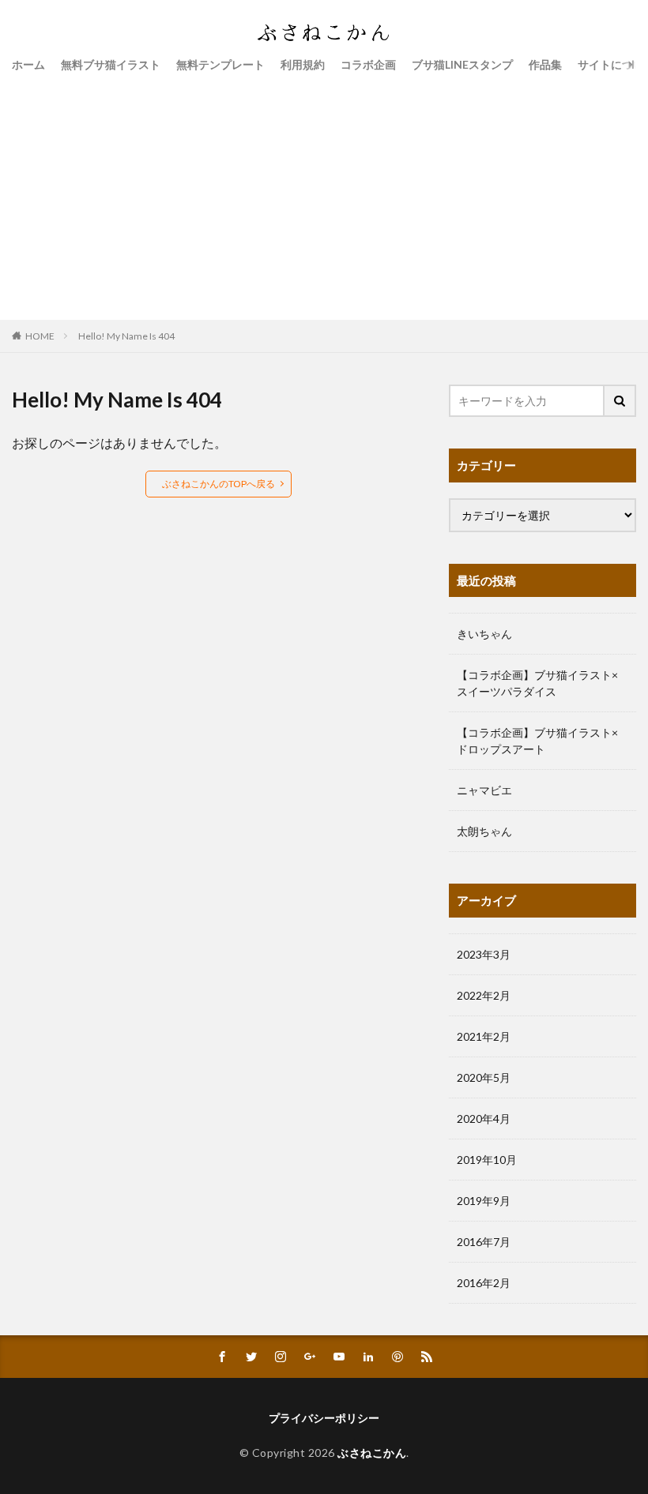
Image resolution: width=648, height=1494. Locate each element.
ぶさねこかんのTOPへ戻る (218, 484)
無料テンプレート (220, 64)
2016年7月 (483, 1241)
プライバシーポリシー (324, 1418)
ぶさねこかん (371, 1452)
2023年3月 (483, 954)
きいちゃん (484, 633)
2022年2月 (483, 995)
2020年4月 (483, 1118)
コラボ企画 (368, 64)
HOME (40, 335)
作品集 (545, 64)
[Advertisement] (324, 193)
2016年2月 (483, 1282)
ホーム (28, 64)
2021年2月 (483, 1036)
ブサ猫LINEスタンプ (462, 64)
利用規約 (303, 64)
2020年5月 (483, 1077)
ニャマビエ (484, 790)
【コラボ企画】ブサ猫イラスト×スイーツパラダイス (537, 683)
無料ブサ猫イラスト (110, 64)
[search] (620, 401)
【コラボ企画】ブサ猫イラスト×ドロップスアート (537, 741)
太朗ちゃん (484, 831)
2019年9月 (483, 1200)
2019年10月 (487, 1159)
